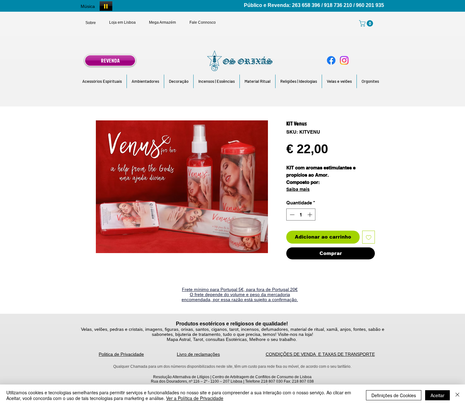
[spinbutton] (301, 215)
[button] (102, 81)
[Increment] (310, 215)
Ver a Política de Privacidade (194, 398)
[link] (367, 23)
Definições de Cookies (393, 395)
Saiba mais (298, 189)
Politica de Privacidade (121, 354)
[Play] (106, 6)
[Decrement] (291, 215)
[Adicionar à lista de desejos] (368, 237)
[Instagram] (344, 60)
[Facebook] (331, 60)
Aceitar (437, 395)
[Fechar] (457, 395)
